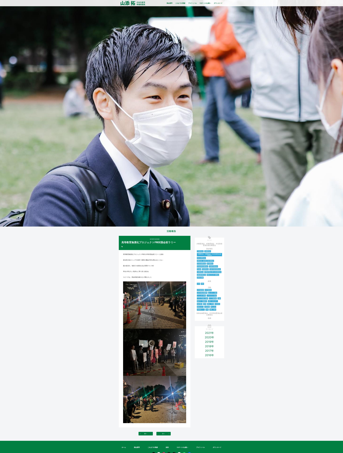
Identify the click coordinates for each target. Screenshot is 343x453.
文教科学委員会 (213, 266)
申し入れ (213, 306)
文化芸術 (217, 304)
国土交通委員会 (201, 258)
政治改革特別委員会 (202, 266)
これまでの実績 (180, 3)
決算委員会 (205, 269)
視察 (202, 283)
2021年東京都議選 (202, 292)
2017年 (209, 350)
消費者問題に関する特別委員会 (213, 272)
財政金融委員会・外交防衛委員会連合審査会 (209, 314)
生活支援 (207, 306)
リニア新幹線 (212, 298)
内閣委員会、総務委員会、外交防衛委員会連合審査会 (209, 244)
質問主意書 (200, 277)
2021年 (209, 332)
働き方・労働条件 (202, 301)
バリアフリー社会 (211, 295)
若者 (207, 309)
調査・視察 (213, 309)
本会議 (199, 269)
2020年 (209, 337)
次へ (163, 434)
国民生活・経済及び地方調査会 (205, 261)
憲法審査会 (210, 263)
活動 (209, 287)
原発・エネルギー (213, 301)
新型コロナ (200, 306)
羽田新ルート (200, 309)
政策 (209, 281)
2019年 (209, 341)
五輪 (219, 298)
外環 (205, 304)
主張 (198, 283)
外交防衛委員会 (201, 263)
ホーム (124, 447)
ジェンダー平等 (201, 295)
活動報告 (171, 231)
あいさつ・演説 (213, 292)
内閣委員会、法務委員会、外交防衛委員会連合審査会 (209, 254)
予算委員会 (200, 251)
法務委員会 (200, 272)
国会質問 (169, 3)
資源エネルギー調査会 (213, 275)
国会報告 (209, 249)
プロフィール (192, 3)
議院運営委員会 (201, 275)
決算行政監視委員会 (215, 269)
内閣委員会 (208, 251)
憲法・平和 (210, 304)
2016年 (209, 355)
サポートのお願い (205, 3)
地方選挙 (199, 304)
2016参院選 (200, 290)
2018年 (209, 346)
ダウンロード (218, 3)
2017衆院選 (208, 290)
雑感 (209, 318)
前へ (145, 434)
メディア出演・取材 (202, 298)
